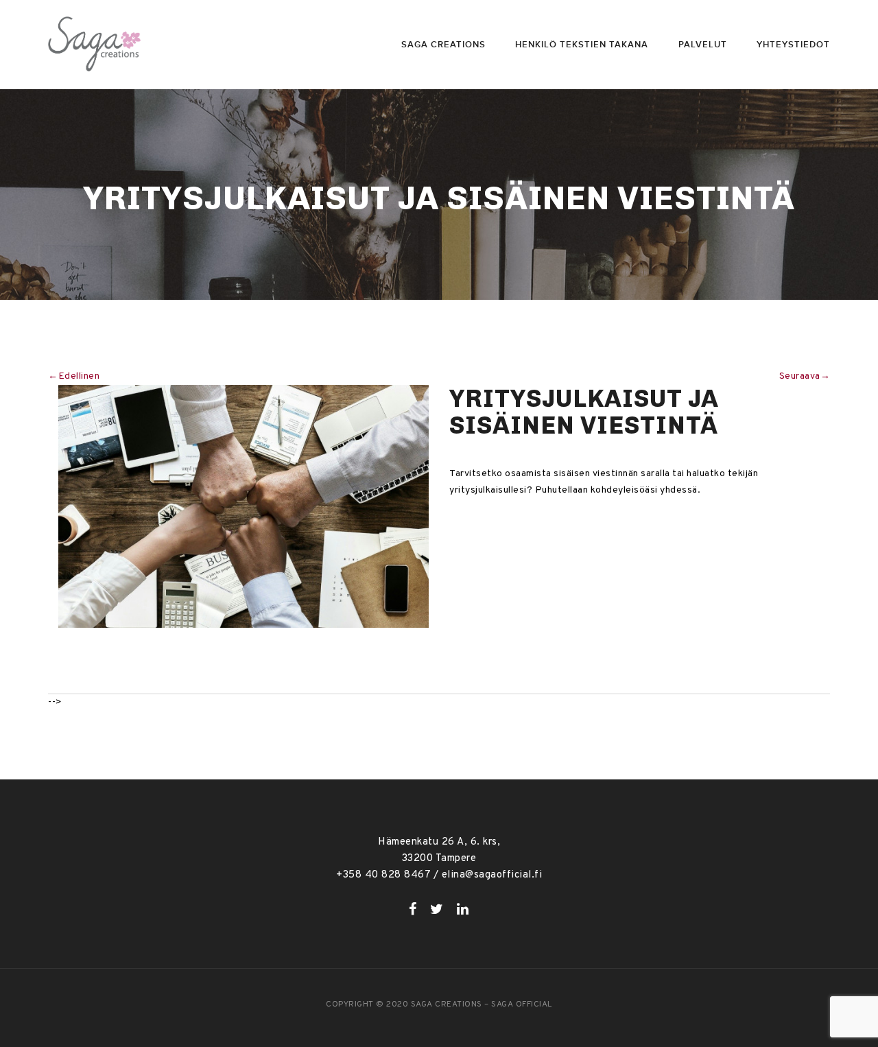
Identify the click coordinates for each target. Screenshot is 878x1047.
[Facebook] (413, 909)
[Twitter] (437, 909)
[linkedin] (463, 909)
